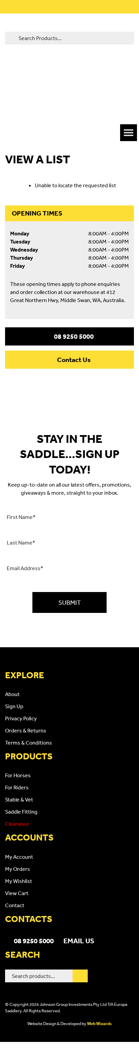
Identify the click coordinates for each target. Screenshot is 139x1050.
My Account (19, 856)
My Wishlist (18, 881)
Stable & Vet (19, 799)
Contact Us (74, 360)
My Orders (17, 868)
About (12, 694)
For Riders (17, 787)
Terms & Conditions (28, 742)
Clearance (17, 823)
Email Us (78, 940)
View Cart (16, 893)
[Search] (80, 976)
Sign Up (14, 706)
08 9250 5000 (74, 336)
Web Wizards (99, 1023)
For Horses (18, 775)
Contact (14, 905)
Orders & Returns (25, 730)
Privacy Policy (21, 718)
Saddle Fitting (21, 811)
